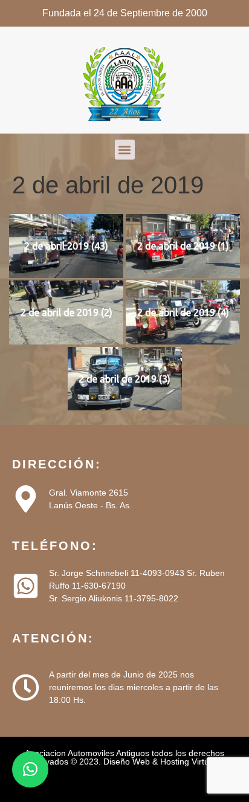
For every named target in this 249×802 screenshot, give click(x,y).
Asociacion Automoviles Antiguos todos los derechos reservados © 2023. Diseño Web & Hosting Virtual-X (124, 757)
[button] (125, 150)
